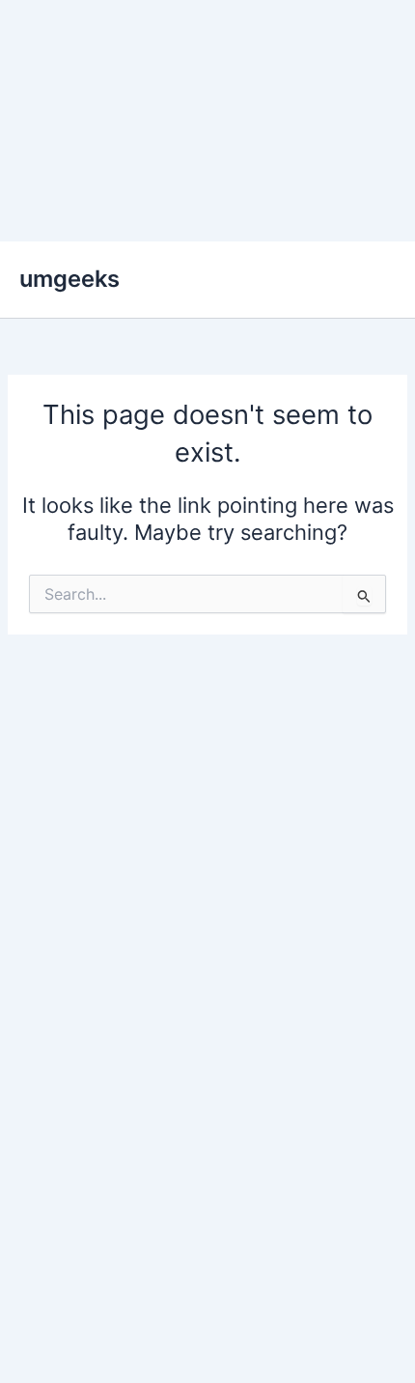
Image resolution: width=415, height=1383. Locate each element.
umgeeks (69, 279)
